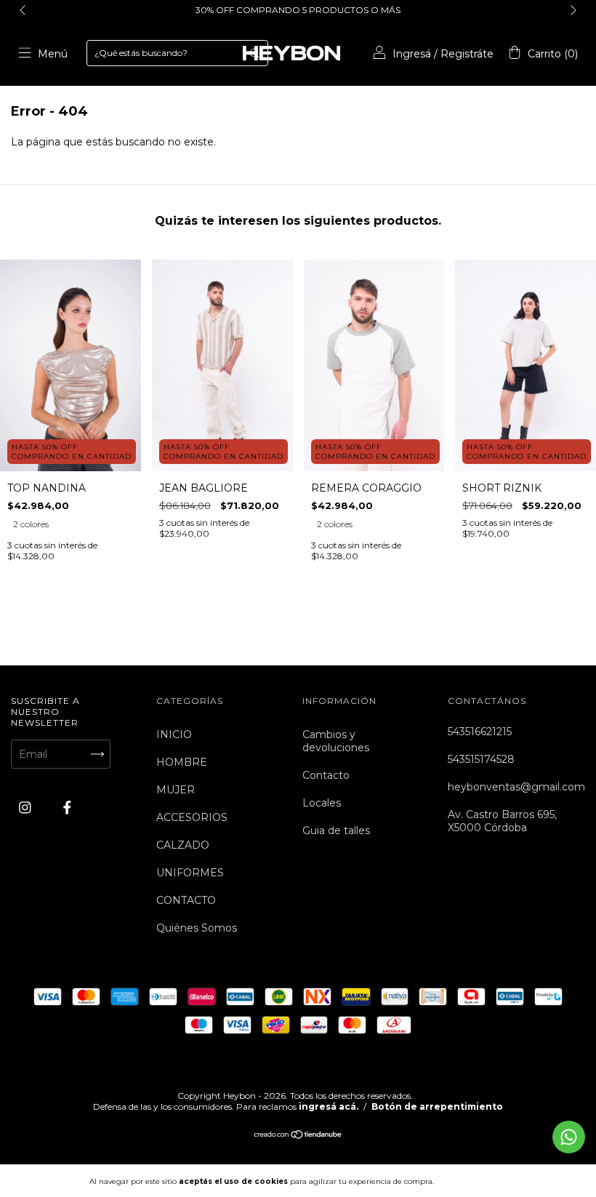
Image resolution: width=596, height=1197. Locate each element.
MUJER (175, 789)
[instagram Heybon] (26, 807)
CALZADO (182, 845)
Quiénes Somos (196, 927)
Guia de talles (336, 830)
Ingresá (411, 53)
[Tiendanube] (298, 1135)
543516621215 (480, 731)
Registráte (467, 53)
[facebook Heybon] (67, 807)
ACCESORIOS (191, 817)
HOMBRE (181, 762)
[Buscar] (254, 53)
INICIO (174, 734)
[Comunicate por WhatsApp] (568, 1137)
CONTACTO (186, 900)
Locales (321, 802)
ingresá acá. (328, 1106)
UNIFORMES (190, 872)
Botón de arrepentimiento (437, 1106)
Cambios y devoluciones (335, 741)
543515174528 (481, 759)
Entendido (476, 1181)
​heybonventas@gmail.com (516, 786)
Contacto (326, 775)
